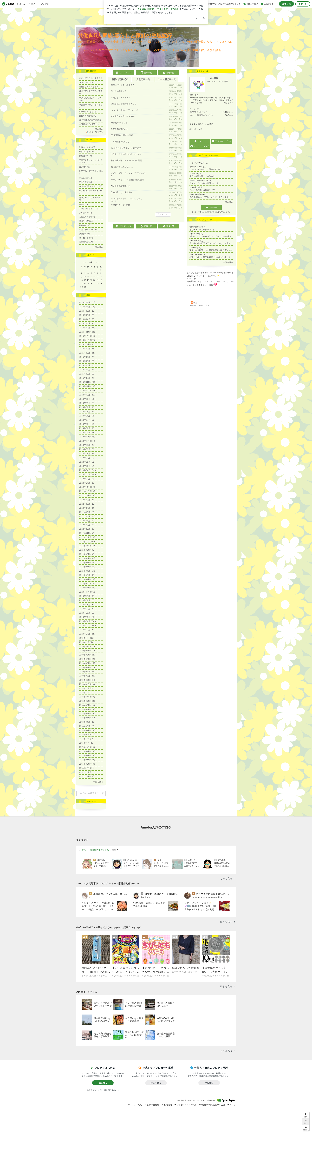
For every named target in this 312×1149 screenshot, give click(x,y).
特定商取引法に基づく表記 (213, 1104)
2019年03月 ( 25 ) (87, 676)
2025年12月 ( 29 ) (87, 336)
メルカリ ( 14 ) (85, 213)
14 (97, 276)
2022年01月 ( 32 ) (87, 533)
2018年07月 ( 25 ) (87, 709)
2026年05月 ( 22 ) (87, 315)
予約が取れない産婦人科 (121, 192)
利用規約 (168, 1104)
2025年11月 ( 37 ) (87, 340)
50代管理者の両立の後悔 (122, 135)
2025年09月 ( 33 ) (87, 348)
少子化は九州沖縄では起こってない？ (127, 154)
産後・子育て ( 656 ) (88, 229)
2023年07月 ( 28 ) (87, 457)
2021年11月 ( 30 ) (87, 541)
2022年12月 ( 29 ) (87, 487)
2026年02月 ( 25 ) (87, 327)
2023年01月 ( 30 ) (87, 483)
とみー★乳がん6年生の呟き (201, 229)
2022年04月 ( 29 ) (87, 520)
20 (94, 280)
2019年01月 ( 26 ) (87, 684)
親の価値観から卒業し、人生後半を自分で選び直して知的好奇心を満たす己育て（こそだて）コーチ (211, 197)
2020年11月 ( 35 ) (87, 592)
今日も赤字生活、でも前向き (202, 176)
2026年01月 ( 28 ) (87, 332)
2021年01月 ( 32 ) (87, 583)
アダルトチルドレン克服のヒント (204, 183)
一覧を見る (228, 202)
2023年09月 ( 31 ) (87, 449)
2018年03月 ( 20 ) (87, 726)
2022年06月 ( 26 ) (87, 512)
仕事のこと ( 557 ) (87, 147)
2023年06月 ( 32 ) (87, 462)
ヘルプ (233, 1104)
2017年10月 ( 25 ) (87, 747)
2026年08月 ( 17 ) (87, 302)
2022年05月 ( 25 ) (87, 516)
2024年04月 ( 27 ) (87, 420)
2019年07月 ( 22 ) (87, 659)
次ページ (163, 214)
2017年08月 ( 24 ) (87, 755)
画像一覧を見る (96, 132)
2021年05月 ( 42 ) (87, 566)
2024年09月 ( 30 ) (87, 399)
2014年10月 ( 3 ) (86, 776)
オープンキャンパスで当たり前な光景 (127, 179)
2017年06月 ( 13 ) (87, 764)
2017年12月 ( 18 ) (86, 738)
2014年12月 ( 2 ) (86, 768)
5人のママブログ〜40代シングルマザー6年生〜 (210, 236)
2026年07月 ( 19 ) (87, 306)
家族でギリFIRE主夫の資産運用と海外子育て (210, 250)
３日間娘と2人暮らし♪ (120, 141)
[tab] (95, 850)
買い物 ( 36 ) (84, 167)
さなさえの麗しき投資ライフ (202, 190)
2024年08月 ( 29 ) (87, 403)
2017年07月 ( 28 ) (87, 759)
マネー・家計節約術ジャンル (201, 115)
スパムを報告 (136, 1104)
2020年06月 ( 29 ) (87, 613)
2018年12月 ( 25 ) (87, 688)
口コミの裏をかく (118, 91)
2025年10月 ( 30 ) (87, 344)
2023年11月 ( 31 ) (87, 441)
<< (85, 262)
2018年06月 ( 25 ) (87, 713)
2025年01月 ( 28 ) (87, 382)
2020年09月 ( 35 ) (87, 600)
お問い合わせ (153, 1104)
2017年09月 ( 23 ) (87, 751)
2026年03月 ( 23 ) (87, 323)
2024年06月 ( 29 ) (87, 411)
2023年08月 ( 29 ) (87, 453)
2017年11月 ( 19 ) (86, 743)
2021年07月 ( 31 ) (87, 558)
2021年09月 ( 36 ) (87, 550)
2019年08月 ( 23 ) (87, 655)
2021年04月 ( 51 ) (87, 571)
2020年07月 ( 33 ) (87, 608)
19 (91, 280)
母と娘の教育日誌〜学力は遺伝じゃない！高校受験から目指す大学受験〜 (211, 243)
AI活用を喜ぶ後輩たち (120, 186)
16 (81, 280)
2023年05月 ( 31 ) (87, 466)
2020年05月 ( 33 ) (87, 617)
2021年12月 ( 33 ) (87, 537)
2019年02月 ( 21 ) (87, 680)
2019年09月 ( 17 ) (87, 650)
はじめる (103, 1082)
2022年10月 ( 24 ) (87, 495)
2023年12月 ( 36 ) (87, 436)
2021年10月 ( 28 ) (87, 545)
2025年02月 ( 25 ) (87, 378)
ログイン (303, 4)
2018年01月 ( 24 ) (87, 734)
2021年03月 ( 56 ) (87, 575)
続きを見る (228, 102)
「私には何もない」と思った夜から (205, 169)
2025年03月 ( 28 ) (87, 374)
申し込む (209, 1082)
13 (94, 276)
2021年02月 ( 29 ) (87, 579)
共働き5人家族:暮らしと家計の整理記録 (125, 35)
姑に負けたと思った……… (122, 167)
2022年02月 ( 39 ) (87, 529)
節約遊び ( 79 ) (85, 155)
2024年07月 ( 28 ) (87, 407)
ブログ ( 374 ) (85, 234)
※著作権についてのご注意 (199, 305)
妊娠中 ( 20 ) (84, 225)
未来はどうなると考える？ (122, 85)
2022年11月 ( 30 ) (87, 491)
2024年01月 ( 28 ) (87, 432)
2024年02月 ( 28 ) (87, 428)
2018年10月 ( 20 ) (87, 696)
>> (97, 262)
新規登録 (286, 4)
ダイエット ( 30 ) (86, 238)
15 (101, 276)
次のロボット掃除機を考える (123, 104)
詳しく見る (156, 1082)
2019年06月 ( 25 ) (87, 663)
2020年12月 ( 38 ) (87, 587)
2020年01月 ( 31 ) (87, 634)
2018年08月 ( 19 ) (87, 705)
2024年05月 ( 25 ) (87, 415)
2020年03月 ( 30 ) (87, 625)
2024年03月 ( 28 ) (87, 424)
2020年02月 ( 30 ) (87, 629)
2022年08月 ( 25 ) (87, 504)
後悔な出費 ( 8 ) (86, 221)
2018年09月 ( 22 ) (87, 701)
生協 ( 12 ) (83, 204)
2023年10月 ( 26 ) (87, 445)
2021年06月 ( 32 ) (87, 562)
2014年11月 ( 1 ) (86, 772)
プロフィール (211, 81)
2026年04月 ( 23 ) (87, 319)
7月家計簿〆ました (119, 122)
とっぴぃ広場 (212, 78)
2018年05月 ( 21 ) (87, 717)
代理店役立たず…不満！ (121, 205)
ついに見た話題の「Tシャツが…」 (126, 110)
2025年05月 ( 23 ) (87, 365)
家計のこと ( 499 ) (87, 151)
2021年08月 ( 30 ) (87, 554)
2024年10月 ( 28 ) (87, 395)
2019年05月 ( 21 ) (87, 667)
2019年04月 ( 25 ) (87, 671)
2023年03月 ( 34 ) (87, 474)
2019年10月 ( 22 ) (87, 646)
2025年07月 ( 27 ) (87, 357)
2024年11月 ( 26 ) (87, 390)
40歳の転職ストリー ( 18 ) (90, 186)
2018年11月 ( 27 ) (86, 692)
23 (81, 283)
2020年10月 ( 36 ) (87, 596)
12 (91, 276)
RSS (195, 302)
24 (85, 283)
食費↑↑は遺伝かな (119, 129)
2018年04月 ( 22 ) (87, 722)
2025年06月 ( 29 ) (87, 361)
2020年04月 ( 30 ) (87, 621)
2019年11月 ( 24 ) (87, 642)
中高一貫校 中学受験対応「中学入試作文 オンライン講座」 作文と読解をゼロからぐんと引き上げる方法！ (211, 257)
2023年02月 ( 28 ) (87, 478)
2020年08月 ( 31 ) (87, 604)
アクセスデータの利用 (186, 1104)
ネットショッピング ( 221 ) (91, 208)
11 (88, 276)
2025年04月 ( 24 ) (87, 369)
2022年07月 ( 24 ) (87, 508)
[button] (306, 1128)
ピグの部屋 (223, 81)
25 (88, 283)
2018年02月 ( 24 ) (87, 730)
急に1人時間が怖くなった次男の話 (126, 148)
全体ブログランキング (198, 112)
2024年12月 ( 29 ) (87, 386)
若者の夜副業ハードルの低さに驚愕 (126, 160)
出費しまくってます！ (120, 97)
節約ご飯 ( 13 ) (85, 182)
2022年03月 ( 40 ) (87, 524)
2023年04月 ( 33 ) (87, 470)
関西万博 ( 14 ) (85, 178)
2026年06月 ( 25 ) (87, 311)
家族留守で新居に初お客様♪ (123, 116)
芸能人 (115, 850)
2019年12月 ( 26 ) (87, 638)
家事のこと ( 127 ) (87, 217)
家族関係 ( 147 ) (86, 242)
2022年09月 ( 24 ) (87, 499)
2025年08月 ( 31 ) (87, 353)
